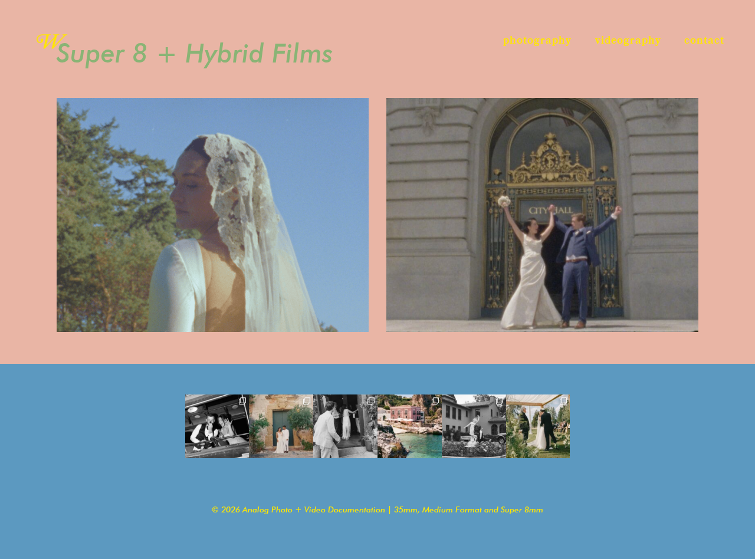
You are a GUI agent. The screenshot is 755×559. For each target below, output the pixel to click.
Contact (704, 40)
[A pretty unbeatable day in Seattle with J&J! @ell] (538, 426)
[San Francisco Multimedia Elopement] (542, 215)
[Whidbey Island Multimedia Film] (213, 215)
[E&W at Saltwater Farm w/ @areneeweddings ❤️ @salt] (217, 426)
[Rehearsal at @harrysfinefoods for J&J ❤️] (345, 426)
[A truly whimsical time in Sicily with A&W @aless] (410, 426)
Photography (537, 40)
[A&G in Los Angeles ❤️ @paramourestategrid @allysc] (474, 426)
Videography (628, 40)
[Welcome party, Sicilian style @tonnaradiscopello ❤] (281, 426)
